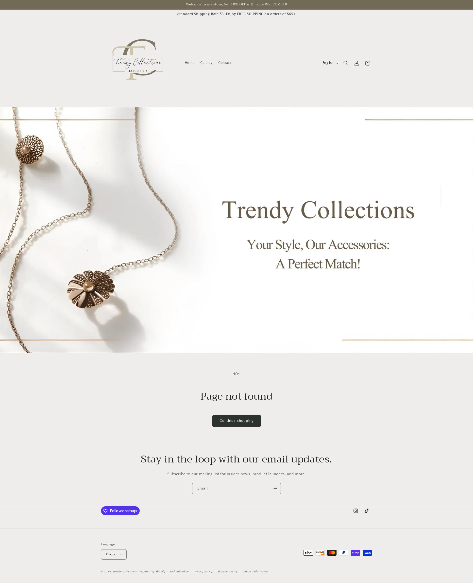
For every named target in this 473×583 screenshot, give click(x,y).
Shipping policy (228, 571)
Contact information (255, 571)
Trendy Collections (125, 571)
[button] (345, 63)
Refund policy (179, 571)
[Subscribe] (275, 488)
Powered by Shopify (152, 571)
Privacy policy (203, 571)
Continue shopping (237, 421)
